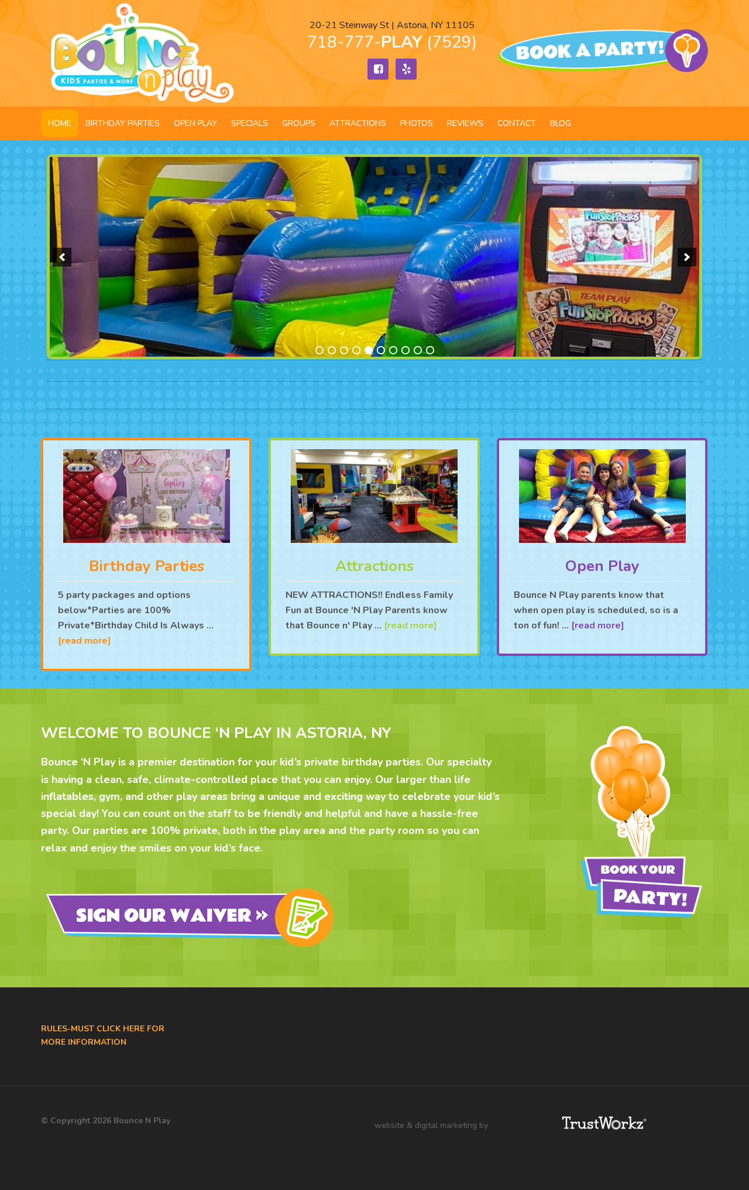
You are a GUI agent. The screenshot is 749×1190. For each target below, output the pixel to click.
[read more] (84, 640)
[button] (62, 257)
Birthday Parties (146, 566)
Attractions (374, 566)
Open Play (602, 566)
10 (430, 350)
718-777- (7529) (392, 42)
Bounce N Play (140, 53)
